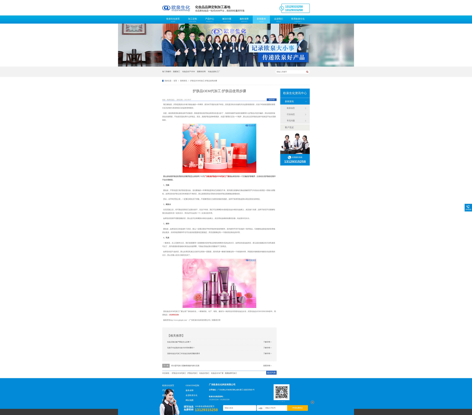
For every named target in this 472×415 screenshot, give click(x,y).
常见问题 (291, 121)
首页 (175, 81)
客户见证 (289, 127)
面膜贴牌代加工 (231, 373)
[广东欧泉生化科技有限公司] (312, 403)
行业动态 (291, 114)
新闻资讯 (184, 81)
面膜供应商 (201, 71)
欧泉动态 (291, 108)
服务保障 (244, 20)
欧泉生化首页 (173, 20)
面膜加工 (176, 71)
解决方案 (226, 20)
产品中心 (209, 20)
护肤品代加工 (192, 373)
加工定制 (192, 20)
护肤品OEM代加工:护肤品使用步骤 (203, 81)
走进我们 (278, 20)
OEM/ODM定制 (192, 385)
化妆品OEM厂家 (217, 373)
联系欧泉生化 (298, 20)
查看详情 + (267, 366)
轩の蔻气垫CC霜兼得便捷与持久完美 (185, 366)
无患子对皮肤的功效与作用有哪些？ (181, 348)
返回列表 (272, 99)
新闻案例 (261, 20)
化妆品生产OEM (188, 71)
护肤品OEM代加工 (179, 373)
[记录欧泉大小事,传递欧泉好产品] (236, 66)
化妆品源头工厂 (214, 71)
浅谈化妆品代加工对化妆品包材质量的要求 (183, 353)
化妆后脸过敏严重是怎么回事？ (179, 342)
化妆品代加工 (204, 373)
